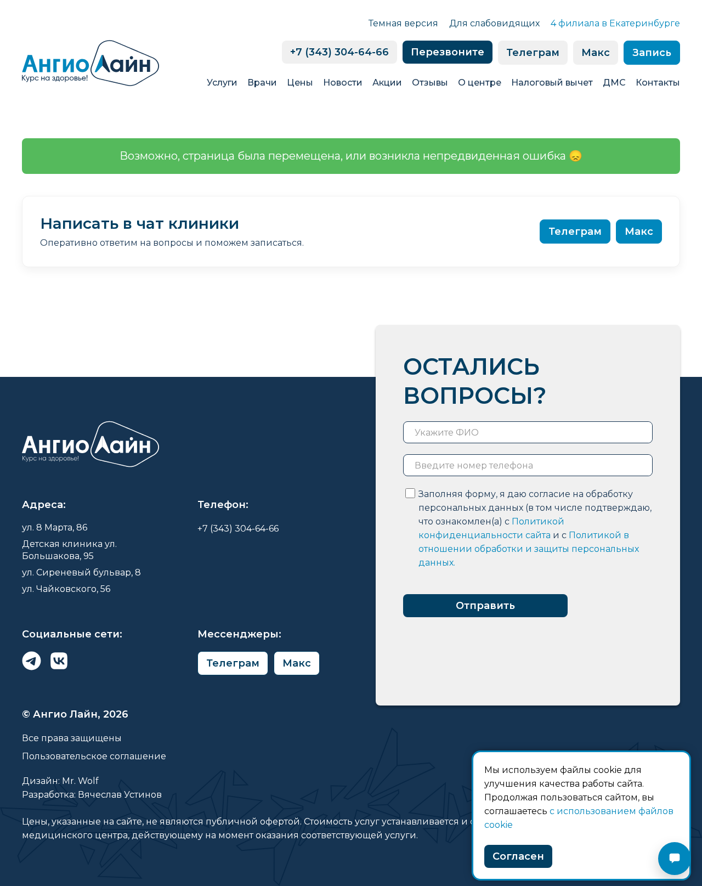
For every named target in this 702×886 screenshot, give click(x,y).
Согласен (518, 856)
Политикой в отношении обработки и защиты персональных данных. (528, 549)
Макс (595, 53)
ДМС (614, 82)
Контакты (658, 82)
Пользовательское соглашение (94, 756)
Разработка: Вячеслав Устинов (92, 794)
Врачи (262, 82)
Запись (651, 53)
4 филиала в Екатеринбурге (615, 23)
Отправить (485, 606)
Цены (300, 82)
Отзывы (430, 82)
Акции (387, 82)
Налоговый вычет (552, 82)
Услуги (222, 82)
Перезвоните (447, 52)
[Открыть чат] (674, 858)
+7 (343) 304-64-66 (339, 52)
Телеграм (532, 53)
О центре (479, 82)
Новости (343, 82)
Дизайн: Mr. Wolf (60, 781)
